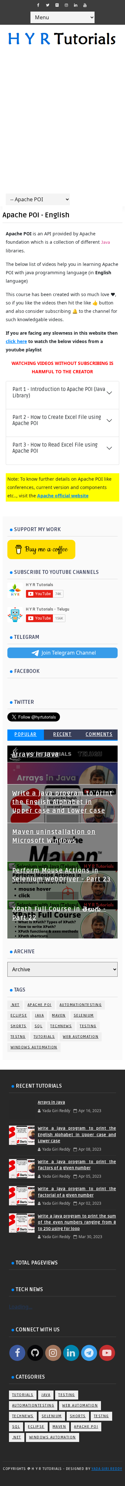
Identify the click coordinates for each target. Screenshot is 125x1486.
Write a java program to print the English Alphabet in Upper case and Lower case (62, 802)
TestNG (18, 1036)
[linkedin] (75, 5)
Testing (88, 1026)
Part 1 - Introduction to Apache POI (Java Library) (59, 392)
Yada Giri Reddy (106, 1468)
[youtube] (85, 5)
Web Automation (80, 1036)
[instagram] (66, 5)
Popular (25, 734)
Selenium (84, 1015)
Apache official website (62, 496)
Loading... (20, 1306)
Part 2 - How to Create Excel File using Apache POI (57, 420)
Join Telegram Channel (69, 652)
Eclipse (19, 1015)
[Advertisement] (62, 123)
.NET (15, 1004)
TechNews (61, 1026)
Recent (62, 734)
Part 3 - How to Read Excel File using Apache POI (55, 448)
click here (16, 341)
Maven (59, 1015)
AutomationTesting (81, 1004)
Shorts (19, 1026)
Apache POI (40, 1004)
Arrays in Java (35, 754)
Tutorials (44, 1036)
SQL (39, 1026)
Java (39, 1015)
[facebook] (38, 5)
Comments (99, 734)
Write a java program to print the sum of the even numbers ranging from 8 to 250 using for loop (77, 1222)
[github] (57, 5)
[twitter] (48, 5)
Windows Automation (34, 1047)
